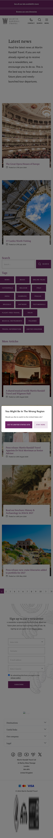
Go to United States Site (18, 425)
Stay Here (40, 425)
